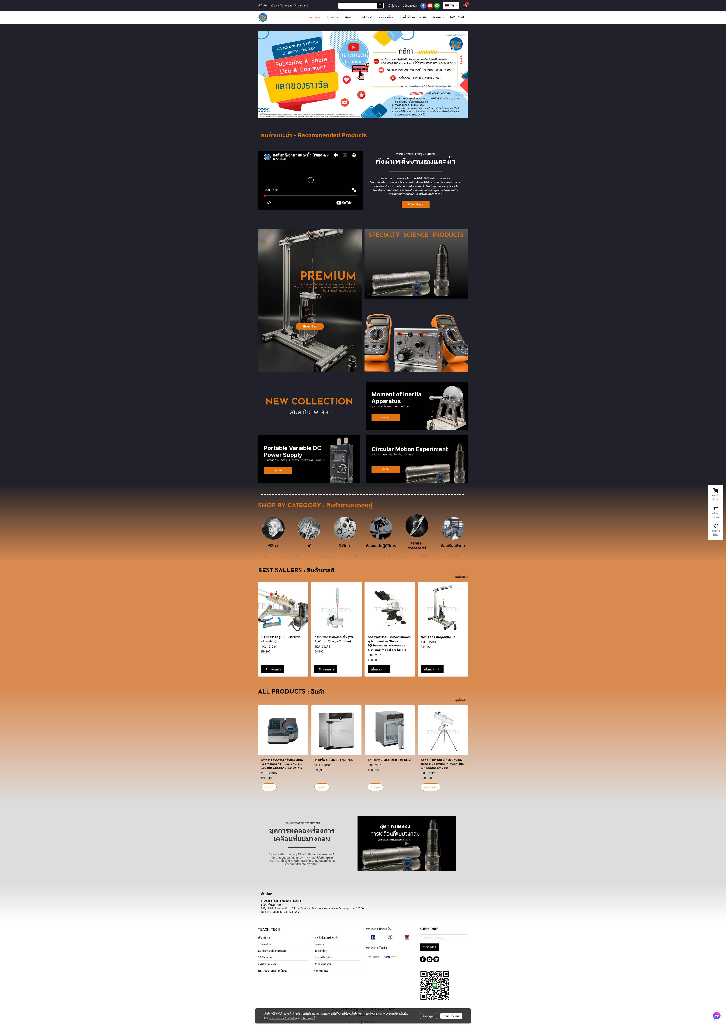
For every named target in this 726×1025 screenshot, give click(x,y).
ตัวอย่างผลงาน (322, 964)
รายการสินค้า (265, 944)
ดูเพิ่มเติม (460, 576)
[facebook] (423, 6)
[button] (361, 6)
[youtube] (430, 6)
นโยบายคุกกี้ (308, 1018)
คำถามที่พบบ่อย (323, 957)
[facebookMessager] (717, 1016)
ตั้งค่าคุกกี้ (428, 1016)
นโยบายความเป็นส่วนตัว (282, 1018)
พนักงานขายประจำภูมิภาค (272, 970)
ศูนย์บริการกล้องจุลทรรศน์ (272, 950)
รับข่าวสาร (429, 947)
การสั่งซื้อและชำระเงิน (326, 937)
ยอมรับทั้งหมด (451, 1016)
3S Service (265, 957)
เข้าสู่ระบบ (393, 5)
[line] (437, 6)
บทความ (319, 944)
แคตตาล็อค (320, 950)
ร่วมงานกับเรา (321, 970)
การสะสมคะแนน (267, 964)
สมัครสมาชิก (410, 5)
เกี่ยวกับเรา (264, 937)
